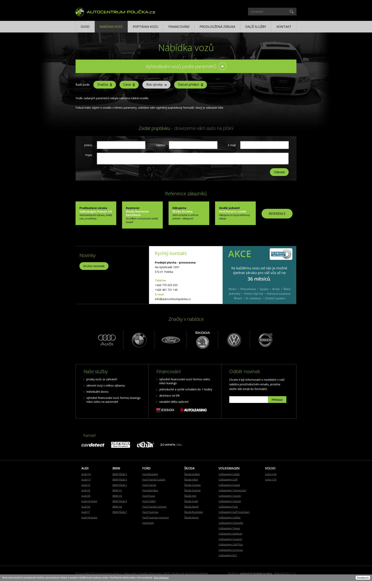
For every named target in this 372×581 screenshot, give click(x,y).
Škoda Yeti (190, 495)
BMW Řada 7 (120, 512)
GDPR (166, 573)
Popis (88, 155)
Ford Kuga (148, 523)
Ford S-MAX (149, 501)
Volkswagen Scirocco (231, 550)
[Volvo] (265, 340)
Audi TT (85, 512)
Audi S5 (85, 485)
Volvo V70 (270, 479)
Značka (102, 84)
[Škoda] (201, 340)
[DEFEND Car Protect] (120, 447)
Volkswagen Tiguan (229, 528)
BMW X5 (117, 495)
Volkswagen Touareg (230, 539)
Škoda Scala (191, 501)
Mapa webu (130, 573)
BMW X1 (117, 490)
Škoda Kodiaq (192, 474)
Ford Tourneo (150, 512)
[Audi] (107, 340)
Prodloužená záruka (217, 27)
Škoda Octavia (192, 485)
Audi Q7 (86, 479)
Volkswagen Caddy (229, 474)
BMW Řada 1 (120, 485)
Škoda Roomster (193, 512)
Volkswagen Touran (230, 495)
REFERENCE (277, 214)
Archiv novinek (94, 266)
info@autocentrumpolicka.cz (173, 299)
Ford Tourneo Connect (155, 517)
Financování (178, 27)
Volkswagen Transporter (232, 490)
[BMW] (138, 340)
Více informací (161, 577)
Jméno (88, 145)
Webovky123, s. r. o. (285, 573)
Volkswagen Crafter (229, 517)
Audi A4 (85, 506)
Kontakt (283, 27)
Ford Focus (148, 495)
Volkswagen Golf (228, 479)
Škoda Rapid (191, 506)
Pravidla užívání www (150, 573)
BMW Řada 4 (120, 501)
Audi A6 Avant (89, 517)
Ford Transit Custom (153, 479)
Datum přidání (188, 84)
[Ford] (170, 340)
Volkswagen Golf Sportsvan (234, 512)
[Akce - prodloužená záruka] (259, 275)
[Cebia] (145, 447)
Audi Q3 (86, 474)
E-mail (232, 145)
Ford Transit (149, 485)
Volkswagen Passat (229, 485)
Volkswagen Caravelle (231, 523)
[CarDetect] (92, 445)
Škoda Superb (192, 490)
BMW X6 (117, 506)
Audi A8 (85, 495)
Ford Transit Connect (154, 506)
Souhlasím (363, 577)
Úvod (85, 27)
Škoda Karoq (191, 517)
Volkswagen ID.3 (228, 555)
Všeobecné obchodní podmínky (189, 573)
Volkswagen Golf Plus (231, 544)
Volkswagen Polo (228, 506)
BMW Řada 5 (120, 479)
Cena (127, 84)
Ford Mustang (150, 474)
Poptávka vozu (145, 27)
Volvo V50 (270, 474)
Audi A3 (85, 490)
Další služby (255, 27)
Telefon (160, 145)
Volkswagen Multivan (230, 533)
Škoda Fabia (191, 479)
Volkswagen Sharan (230, 501)
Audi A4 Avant (89, 501)
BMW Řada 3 (120, 474)
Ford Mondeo (150, 490)
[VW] (233, 340)
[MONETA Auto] (171, 445)
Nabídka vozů (111, 27)
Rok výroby (154, 84)
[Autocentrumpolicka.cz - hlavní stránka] (115, 11)
